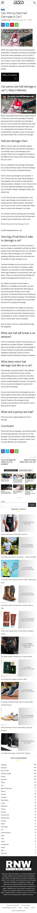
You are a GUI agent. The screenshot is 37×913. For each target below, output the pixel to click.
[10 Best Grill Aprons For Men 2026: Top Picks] (18, 523)
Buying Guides (5, 818)
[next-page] (20, 498)
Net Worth (4, 779)
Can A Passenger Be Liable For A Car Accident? (8, 462)
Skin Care (4, 853)
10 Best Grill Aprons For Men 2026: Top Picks (14, 534)
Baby (2, 850)
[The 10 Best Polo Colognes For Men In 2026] (18, 668)
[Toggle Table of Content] (15, 79)
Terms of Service (25, 905)
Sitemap (26, 907)
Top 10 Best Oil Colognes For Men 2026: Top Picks (15, 753)
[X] (7, 25)
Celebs (3, 782)
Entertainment (5, 815)
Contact (33, 907)
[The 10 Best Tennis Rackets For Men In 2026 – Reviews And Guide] (18, 568)
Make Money (4, 800)
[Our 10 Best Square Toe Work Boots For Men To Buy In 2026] (18, 594)
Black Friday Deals (6, 788)
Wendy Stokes (7, 20)
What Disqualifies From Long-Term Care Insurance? (18, 481)
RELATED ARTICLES (11, 470)
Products (3, 821)
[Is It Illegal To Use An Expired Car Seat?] (30, 476)
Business (3, 812)
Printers (3, 791)
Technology (4, 826)
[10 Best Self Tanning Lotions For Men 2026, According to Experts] (18, 620)
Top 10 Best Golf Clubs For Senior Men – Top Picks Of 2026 (18, 557)
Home (2, 7)
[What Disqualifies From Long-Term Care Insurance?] (18, 476)
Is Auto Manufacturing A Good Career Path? (6, 492)
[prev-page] (17, 498)
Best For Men (5, 770)
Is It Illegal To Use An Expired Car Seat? (29, 481)
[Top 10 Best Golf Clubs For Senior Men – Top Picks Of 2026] (18, 546)
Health (3, 824)
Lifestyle (3, 794)
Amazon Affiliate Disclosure (9, 907)
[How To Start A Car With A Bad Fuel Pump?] (18, 487)
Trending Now (5, 844)
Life (2, 829)
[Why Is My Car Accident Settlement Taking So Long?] (30, 487)
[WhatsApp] (17, 25)
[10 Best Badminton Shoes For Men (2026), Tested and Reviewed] (18, 716)
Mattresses (4, 806)
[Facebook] (3, 25)
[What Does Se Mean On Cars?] (6, 476)
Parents (3, 776)
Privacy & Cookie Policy (13, 905)
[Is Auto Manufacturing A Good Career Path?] (6, 487)
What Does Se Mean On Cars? (5, 480)
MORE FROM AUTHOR (25, 470)
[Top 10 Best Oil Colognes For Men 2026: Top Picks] (18, 742)
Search (3, 501)
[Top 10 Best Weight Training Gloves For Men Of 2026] (18, 645)
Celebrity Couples (6, 773)
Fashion (3, 809)
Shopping (3, 765)
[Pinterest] (12, 25)
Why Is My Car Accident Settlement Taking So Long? (30, 492)
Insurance (4, 797)
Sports (3, 841)
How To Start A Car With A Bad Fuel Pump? (18, 492)
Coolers (3, 803)
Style (2, 838)
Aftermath (4, 767)
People (3, 847)
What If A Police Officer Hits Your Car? (28, 461)
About (20, 907)
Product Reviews (6, 832)
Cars (3, 9)
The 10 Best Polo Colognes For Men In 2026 (13, 679)
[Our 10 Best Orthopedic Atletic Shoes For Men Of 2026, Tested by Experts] (18, 690)
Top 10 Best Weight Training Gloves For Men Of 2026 (16, 656)
